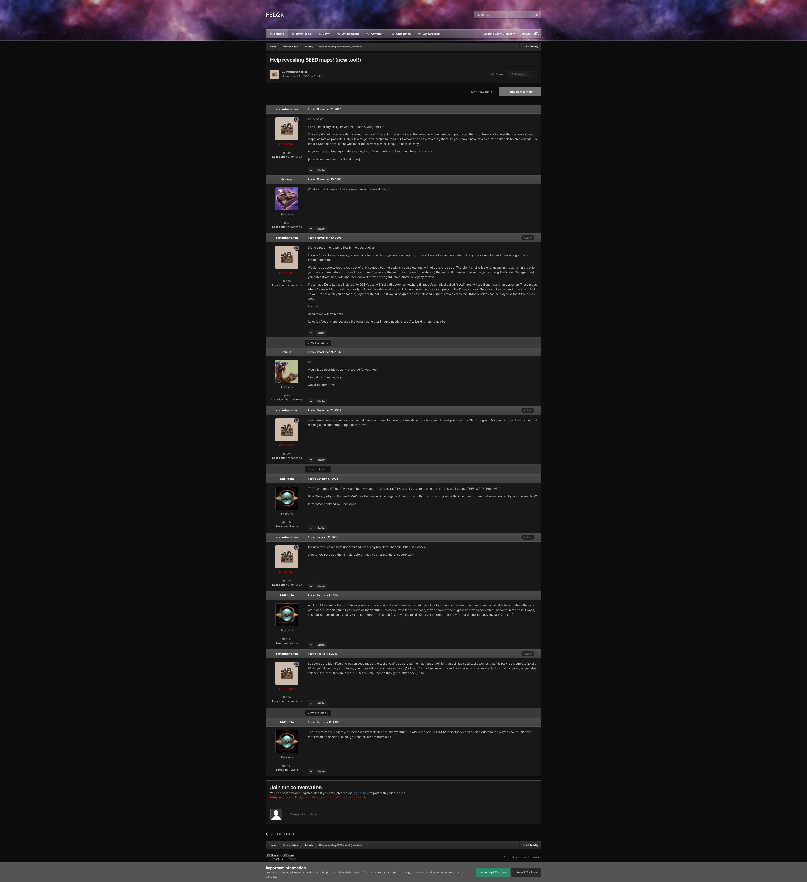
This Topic (522, 14)
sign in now (361, 793)
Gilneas (286, 179)
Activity (376, 33)
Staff (326, 33)
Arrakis (318, 76)
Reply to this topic (520, 91)
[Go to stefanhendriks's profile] (274, 74)
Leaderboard (431, 33)
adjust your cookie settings (392, 872)
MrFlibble (287, 478)
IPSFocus (288, 855)
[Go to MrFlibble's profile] (286, 498)
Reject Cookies (526, 872)
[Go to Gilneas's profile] (286, 198)
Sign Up (525, 33)
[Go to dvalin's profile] (286, 371)
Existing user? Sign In (498, 33)
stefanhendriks (297, 72)
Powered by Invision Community (522, 857)
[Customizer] (536, 33)
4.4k (288, 522)
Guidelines (403, 33)
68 (288, 222)
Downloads (303, 33)
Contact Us (276, 859)
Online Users (350, 33)
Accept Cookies (494, 872)
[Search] (537, 14)
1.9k (288, 152)
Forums (278, 33)
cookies (292, 872)
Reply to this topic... (307, 814)
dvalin (286, 352)
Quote (321, 170)
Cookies (291, 859)
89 (288, 395)
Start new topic (481, 91)
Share (498, 74)
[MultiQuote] (311, 170)
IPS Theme (272, 855)
